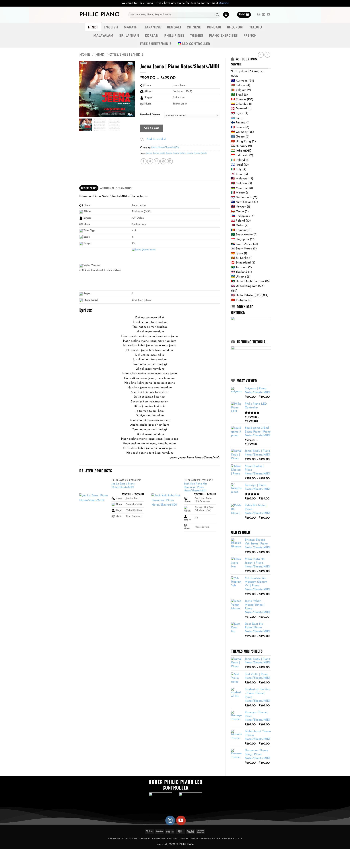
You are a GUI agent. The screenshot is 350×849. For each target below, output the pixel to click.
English (111, 27)
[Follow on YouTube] (268, 14)
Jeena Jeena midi (155, 153)
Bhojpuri (235, 27)
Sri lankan (129, 35)
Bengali (174, 27)
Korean (151, 35)
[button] (226, 15)
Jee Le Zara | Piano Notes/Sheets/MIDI (123, 485)
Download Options (150, 114)
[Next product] (261, 55)
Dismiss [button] (224, 3)
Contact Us (129, 839)
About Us (114, 839)
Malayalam (103, 35)
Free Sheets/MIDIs (156, 44)
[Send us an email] (263, 14)
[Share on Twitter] (150, 161)
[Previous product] (267, 55)
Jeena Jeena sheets (197, 153)
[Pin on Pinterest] (163, 161)
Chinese (194, 27)
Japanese (153, 27)
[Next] (220, 509)
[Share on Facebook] (144, 161)
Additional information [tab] (116, 188)
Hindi (93, 27)
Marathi (131, 27)
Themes (196, 35)
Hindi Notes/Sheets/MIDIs (120, 55)
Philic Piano (99, 15)
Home (84, 55)
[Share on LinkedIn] (170, 161)
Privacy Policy (232, 839)
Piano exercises (223, 35)
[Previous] (79, 509)
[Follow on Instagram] (258, 14)
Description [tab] (89, 188)
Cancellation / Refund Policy (199, 839)
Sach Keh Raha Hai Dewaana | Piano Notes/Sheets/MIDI (195, 487)
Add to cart (152, 128)
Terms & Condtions (152, 839)
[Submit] (217, 15)
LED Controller (196, 44)
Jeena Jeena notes (175, 153)
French (250, 35)
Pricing (172, 839)
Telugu (255, 27)
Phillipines (174, 35)
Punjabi (214, 27)
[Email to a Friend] (157, 161)
